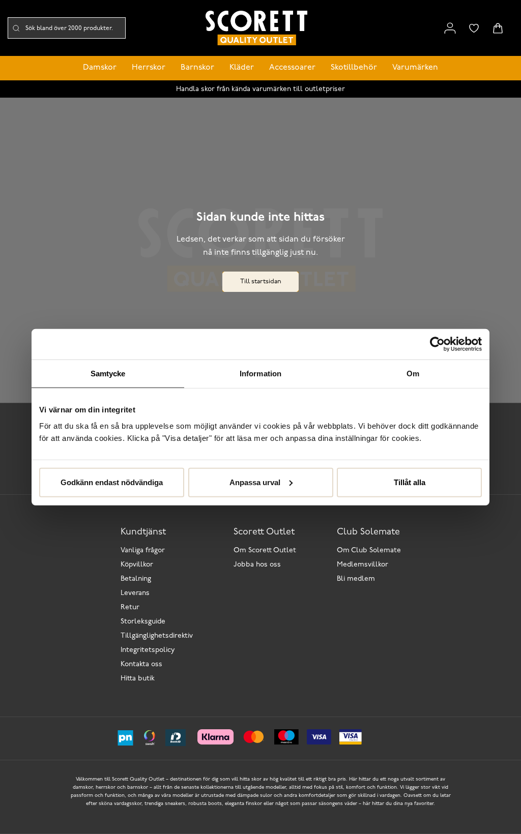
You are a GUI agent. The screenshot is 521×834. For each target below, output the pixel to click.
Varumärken (415, 68)
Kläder (241, 68)
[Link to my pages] (450, 28)
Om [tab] (413, 373)
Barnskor (197, 68)
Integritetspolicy (148, 650)
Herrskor (148, 68)
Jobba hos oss (257, 565)
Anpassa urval (254, 482)
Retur (130, 607)
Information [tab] (260, 373)
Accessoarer (292, 68)
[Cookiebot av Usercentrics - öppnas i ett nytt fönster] (437, 344)
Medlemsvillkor (362, 565)
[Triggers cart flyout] (498, 28)
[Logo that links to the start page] (256, 28)
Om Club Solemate (369, 550)
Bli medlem (356, 579)
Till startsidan (260, 281)
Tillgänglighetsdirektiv (157, 636)
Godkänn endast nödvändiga (112, 482)
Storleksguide (143, 622)
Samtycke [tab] (108, 373)
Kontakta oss (141, 664)
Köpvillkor (137, 565)
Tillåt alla (409, 482)
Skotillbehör (354, 68)
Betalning (136, 579)
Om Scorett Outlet (265, 550)
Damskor (100, 68)
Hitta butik (138, 678)
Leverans (135, 593)
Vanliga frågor (143, 550)
